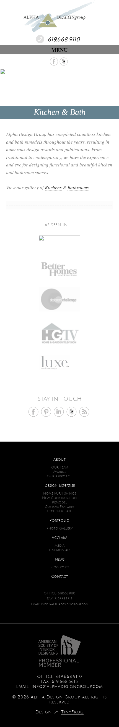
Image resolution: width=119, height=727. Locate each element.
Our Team (59, 467)
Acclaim (59, 538)
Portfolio (59, 521)
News (59, 559)
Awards (59, 472)
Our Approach (59, 476)
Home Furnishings (59, 493)
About (59, 460)
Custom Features (59, 507)
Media (59, 546)
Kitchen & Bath (59, 511)
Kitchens (53, 187)
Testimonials (59, 550)
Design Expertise (60, 486)
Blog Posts (59, 567)
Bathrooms (78, 187)
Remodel (59, 502)
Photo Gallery (59, 528)
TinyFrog (72, 712)
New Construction (59, 498)
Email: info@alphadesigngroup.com (59, 604)
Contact (59, 577)
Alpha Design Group (59, 16)
